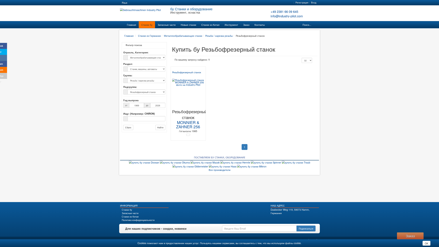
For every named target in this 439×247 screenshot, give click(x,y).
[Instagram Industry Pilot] (303, 218)
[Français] (156, 2)
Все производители (219, 170)
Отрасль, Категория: (136, 52)
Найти (160, 127)
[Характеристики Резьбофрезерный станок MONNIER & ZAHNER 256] (188, 135)
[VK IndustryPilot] (309, 218)
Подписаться (306, 228)
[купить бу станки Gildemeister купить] (191, 166)
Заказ (246, 24)
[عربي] (163, 2)
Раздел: (128, 64)
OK (426, 243)
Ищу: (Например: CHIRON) (139, 113)
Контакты (259, 24)
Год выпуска (131, 100)
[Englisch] (138, 2)
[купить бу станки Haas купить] (223, 166)
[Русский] (144, 2)
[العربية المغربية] (150, 2)
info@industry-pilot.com (287, 16)
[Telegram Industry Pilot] (291, 218)
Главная (131, 24)
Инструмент (231, 24)
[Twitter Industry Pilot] (285, 218)
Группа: (127, 75)
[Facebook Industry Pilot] (279, 218)
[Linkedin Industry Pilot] (297, 218)
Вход (313, 2)
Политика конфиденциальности (138, 220)
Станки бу (146, 24)
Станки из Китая (210, 24)
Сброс (128, 127)
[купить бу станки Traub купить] (296, 162)
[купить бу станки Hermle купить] (235, 162)
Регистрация (301, 2)
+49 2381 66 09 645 (284, 11)
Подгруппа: (130, 87)
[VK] (3, 58)
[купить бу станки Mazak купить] (205, 162)
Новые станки (188, 24)
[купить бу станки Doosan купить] (144, 162)
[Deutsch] (132, 2)
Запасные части (167, 24)
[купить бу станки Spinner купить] (266, 162)
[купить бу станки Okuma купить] (175, 162)
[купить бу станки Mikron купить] (251, 166)
